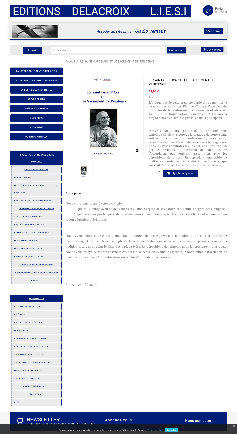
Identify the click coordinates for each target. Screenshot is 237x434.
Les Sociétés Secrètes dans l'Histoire (36, 189)
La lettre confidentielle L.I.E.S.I (36, 71)
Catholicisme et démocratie (29, 322)
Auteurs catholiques (40, 386)
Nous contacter (198, 421)
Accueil (32, 50)
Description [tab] (73, 193)
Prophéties (43, 394)
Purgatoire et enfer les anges (31, 338)
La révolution (22, 178)
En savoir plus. (155, 430)
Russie (44, 280)
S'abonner (213, 31)
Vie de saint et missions (27, 378)
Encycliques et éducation (28, 370)
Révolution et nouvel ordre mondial (36, 158)
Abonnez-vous (118, 420)
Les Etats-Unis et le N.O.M (28, 248)
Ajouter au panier (180, 174)
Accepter (171, 430)
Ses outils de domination (28, 216)
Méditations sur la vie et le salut (33, 346)
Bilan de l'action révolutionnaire (32, 200)
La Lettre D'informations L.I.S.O (36, 80)
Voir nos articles (36, 136)
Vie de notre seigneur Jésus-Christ (33, 362)
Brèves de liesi (36, 99)
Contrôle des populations (36, 224)
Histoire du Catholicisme (28, 306)
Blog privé (36, 118)
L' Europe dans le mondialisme (36, 264)
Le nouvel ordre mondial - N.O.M (36, 208)
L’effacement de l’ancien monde (31, 232)
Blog (17, 402)
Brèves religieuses (36, 108)
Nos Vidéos (36, 127)
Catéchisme (20, 314)
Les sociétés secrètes (36, 170)
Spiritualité (36, 298)
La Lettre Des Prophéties (36, 90)
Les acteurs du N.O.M (25, 240)
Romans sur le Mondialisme (29, 256)
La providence (22, 330)
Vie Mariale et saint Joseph (29, 354)
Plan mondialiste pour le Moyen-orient (36, 272)
